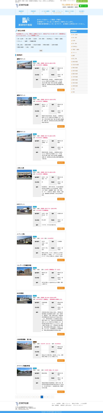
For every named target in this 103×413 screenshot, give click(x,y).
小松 (27, 47)
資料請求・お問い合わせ (66, 405)
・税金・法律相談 (63, 0)
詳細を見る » (61, 90)
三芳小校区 (75, 76)
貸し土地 (20, 44)
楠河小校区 (75, 79)
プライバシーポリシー (78, 405)
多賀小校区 (28, 44)
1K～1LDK (20, 38)
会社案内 (59, 403)
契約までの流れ (75, 403)
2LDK (35, 38)
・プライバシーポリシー (71, 0)
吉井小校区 (55, 44)
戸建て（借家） (59, 38)
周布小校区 (46, 44)
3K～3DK (41, 38)
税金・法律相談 (55, 405)
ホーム (53, 403)
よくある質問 (84, 403)
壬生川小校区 (37, 44)
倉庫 (26, 41)
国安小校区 (21, 47)
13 (47, 396)
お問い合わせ (83, 1)
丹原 (32, 47)
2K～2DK (28, 38)
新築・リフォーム (66, 403)
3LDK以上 (49, 38)
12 (44, 396)
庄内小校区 (75, 82)
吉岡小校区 (75, 85)
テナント (20, 41)
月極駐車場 (33, 41)
